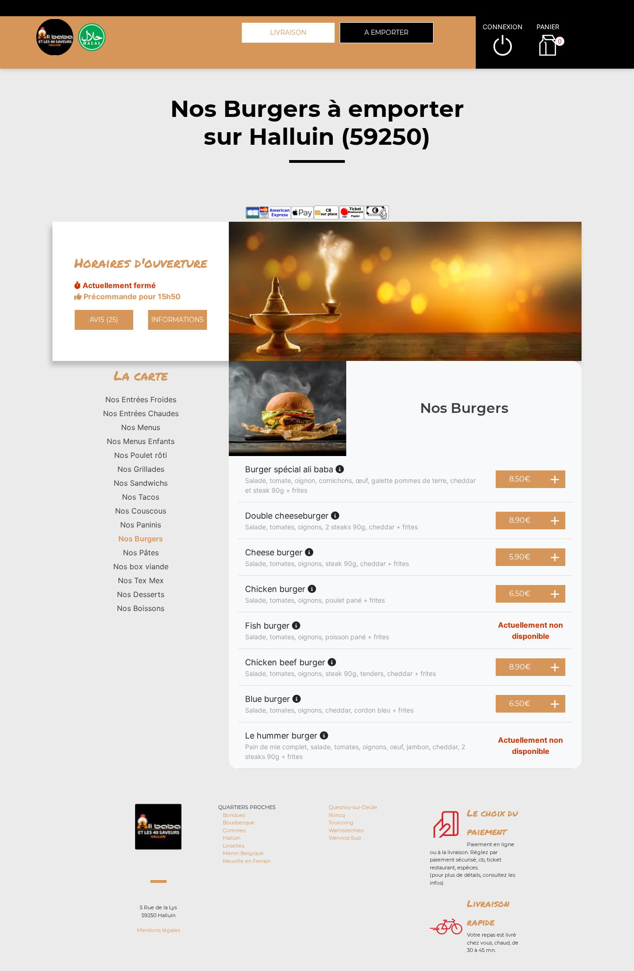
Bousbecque (238, 822)
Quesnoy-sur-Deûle (353, 807)
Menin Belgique (243, 853)
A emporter (386, 32)
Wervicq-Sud (345, 838)
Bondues (234, 815)
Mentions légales (158, 930)
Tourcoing (341, 822)
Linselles (233, 845)
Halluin (231, 838)
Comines (234, 830)
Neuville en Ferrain (247, 861)
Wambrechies (346, 830)
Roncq (337, 815)
